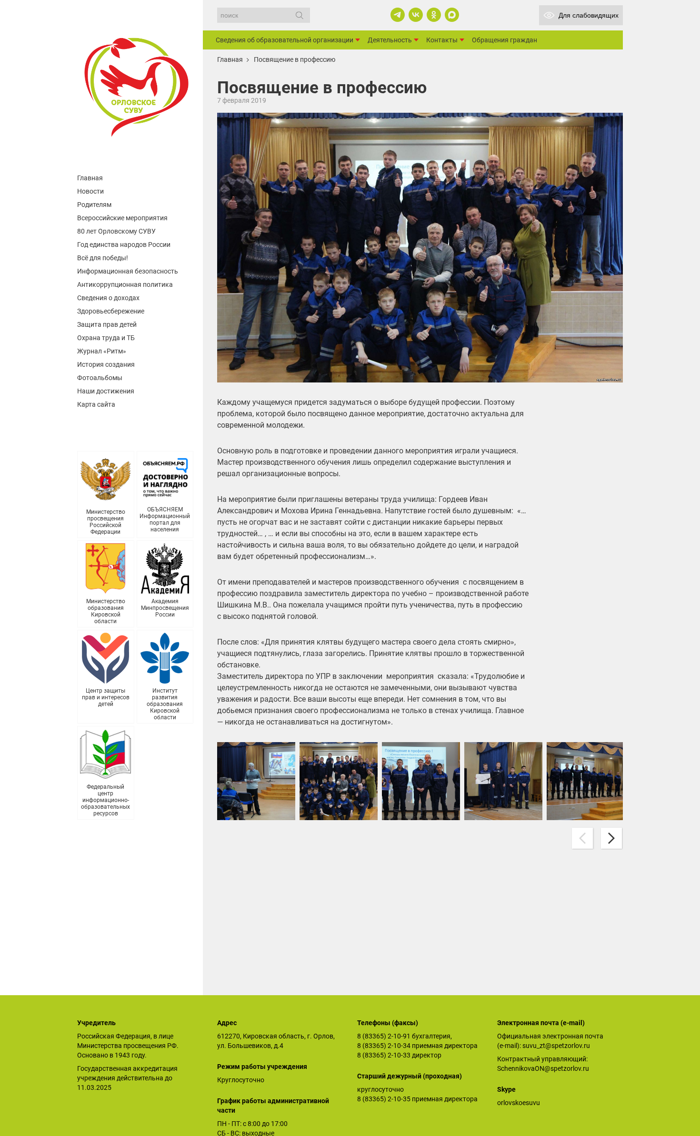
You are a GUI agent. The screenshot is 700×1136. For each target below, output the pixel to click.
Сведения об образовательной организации (284, 40)
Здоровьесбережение (110, 311)
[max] (452, 15)
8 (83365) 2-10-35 (383, 1099)
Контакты (442, 40)
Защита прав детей (107, 324)
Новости (90, 191)
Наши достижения (105, 391)
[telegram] (397, 15)
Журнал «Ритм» (101, 351)
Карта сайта (96, 404)
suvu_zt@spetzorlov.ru (556, 1045)
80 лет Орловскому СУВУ (116, 231)
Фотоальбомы (99, 378)
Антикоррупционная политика (125, 284)
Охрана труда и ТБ (106, 338)
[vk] (416, 15)
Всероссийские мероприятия (122, 218)
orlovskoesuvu (518, 1103)
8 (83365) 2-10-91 (383, 1036)
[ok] (434, 15)
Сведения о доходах (108, 298)
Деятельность (390, 40)
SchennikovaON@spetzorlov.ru (543, 1068)
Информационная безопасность (127, 271)
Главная (90, 178)
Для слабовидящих (589, 15)
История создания (106, 364)
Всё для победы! (102, 258)
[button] (611, 838)
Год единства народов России (123, 244)
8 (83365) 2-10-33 (383, 1055)
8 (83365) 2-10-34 (383, 1045)
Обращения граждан (504, 40)
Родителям (94, 204)
